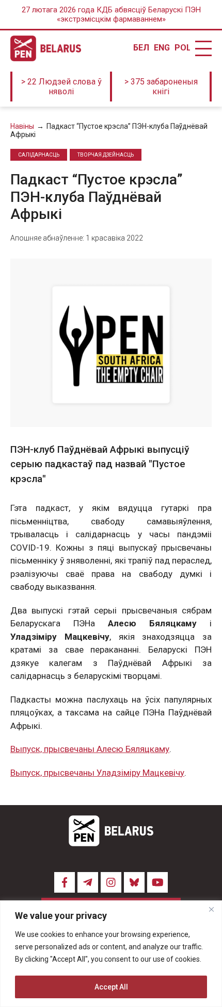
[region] (111, 953)
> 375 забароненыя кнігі (161, 86)
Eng (161, 48)
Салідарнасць (38, 155)
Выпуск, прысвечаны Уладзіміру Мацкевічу (97, 772)
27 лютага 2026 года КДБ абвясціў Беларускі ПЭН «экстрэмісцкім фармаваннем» (111, 14)
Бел (141, 48)
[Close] (211, 909)
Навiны (22, 126)
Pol (182, 48)
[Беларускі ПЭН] (45, 48)
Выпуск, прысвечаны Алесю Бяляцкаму (89, 749)
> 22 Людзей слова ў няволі (61, 86)
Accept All (111, 987)
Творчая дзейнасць (105, 155)
